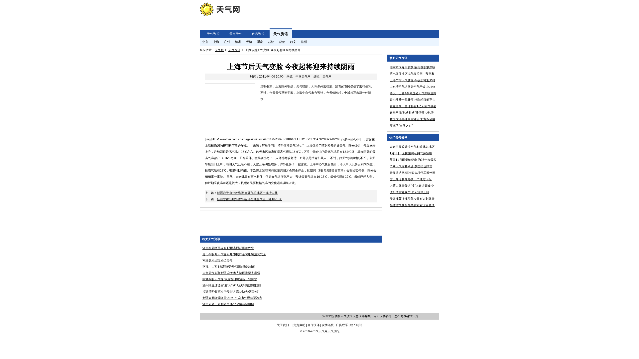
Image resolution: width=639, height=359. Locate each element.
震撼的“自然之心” (401, 125)
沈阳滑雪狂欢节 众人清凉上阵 (409, 192)
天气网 (219, 50)
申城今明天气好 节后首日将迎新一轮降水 (229, 279)
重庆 (260, 42)
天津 (249, 42)
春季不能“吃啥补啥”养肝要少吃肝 (412, 112)
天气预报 (213, 34)
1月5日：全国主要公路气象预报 (411, 153)
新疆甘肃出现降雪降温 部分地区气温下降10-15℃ (249, 199)
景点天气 (235, 34)
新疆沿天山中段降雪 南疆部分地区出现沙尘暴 (247, 193)
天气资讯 (280, 34)
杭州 (304, 42)
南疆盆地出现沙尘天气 (217, 260)
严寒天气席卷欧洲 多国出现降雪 (411, 166)
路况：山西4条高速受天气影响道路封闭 (228, 267)
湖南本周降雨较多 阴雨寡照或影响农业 (228, 248)
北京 (205, 42)
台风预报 (258, 34)
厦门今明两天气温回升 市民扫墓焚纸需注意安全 (234, 254)
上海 (216, 42)
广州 (227, 42)
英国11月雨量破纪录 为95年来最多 (413, 160)
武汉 (271, 42)
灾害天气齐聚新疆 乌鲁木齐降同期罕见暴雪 (231, 273)
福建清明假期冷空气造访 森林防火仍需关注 (231, 291)
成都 (282, 42)
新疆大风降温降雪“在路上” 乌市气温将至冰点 (232, 298)
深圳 (238, 42)
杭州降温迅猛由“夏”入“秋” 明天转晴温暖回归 (231, 285)
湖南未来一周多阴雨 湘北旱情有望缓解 (228, 304)
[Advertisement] (333, 13)
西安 (293, 42)
